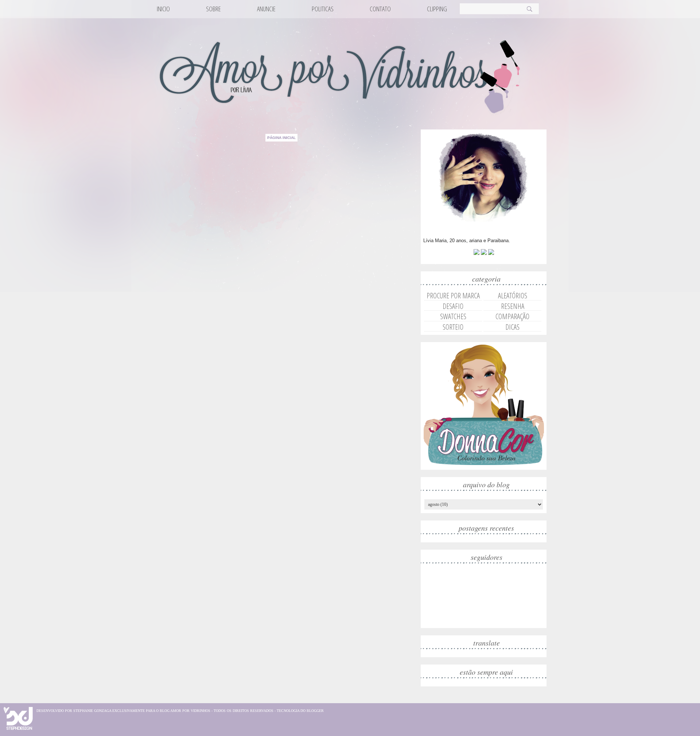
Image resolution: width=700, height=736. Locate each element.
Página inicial (281, 138)
